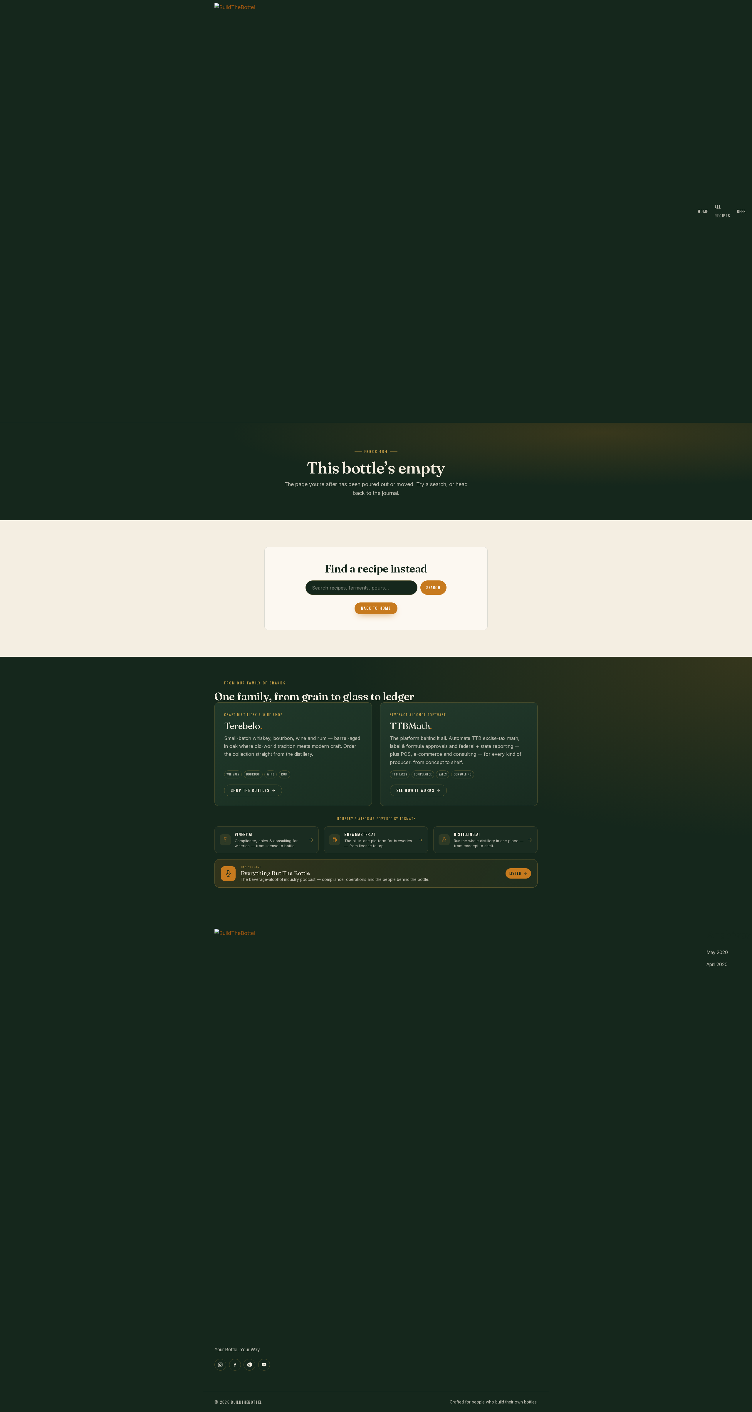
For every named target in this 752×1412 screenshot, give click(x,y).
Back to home (376, 608)
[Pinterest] (249, 1365)
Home (703, 211)
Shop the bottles (250, 790)
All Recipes (722, 211)
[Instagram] (220, 1365)
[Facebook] (235, 1365)
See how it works (415, 790)
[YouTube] (264, 1365)
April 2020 (717, 964)
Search (433, 587)
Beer (741, 211)
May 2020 (717, 952)
